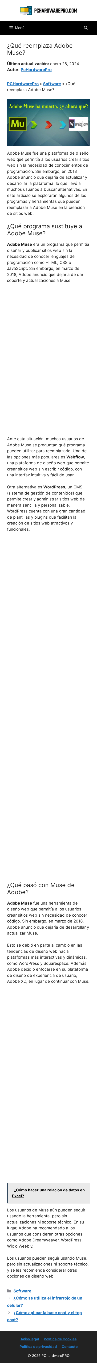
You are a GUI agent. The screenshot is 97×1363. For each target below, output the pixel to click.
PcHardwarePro (36, 69)
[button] (85, 28)
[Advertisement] (48, 338)
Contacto (70, 1346)
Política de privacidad (38, 1346)
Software (52, 83)
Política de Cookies (60, 1339)
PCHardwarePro (23, 83)
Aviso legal (29, 1339)
